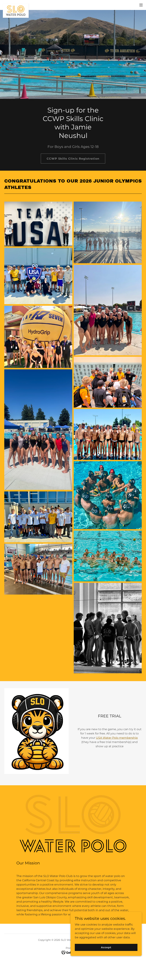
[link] (16, 5)
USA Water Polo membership (117, 737)
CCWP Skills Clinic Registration (73, 158)
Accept (106, 947)
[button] (141, 5)
